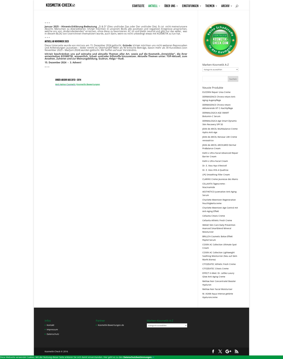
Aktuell (153, 6)
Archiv (225, 6)
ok (153, 357)
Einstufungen (190, 6)
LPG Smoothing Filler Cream (216, 174)
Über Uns (169, 6)
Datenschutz (53, 334)
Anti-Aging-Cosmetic (65, 84)
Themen (209, 6)
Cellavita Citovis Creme (213, 215)
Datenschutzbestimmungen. (137, 357)
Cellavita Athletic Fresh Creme (217, 220)
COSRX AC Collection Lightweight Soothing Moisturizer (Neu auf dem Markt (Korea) (219, 256)
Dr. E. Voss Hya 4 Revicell (214, 165)
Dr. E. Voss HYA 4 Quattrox (215, 170)
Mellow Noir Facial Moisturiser (217, 289)
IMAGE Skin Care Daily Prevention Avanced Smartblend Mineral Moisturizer (218, 228)
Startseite (138, 6)
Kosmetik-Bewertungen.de (111, 325)
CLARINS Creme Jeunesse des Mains (220, 179)
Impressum (52, 329)
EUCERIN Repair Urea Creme (216, 92)
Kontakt (50, 325)
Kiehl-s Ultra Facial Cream (215, 161)
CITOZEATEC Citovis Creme (215, 268)
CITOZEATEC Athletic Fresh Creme (219, 264)
